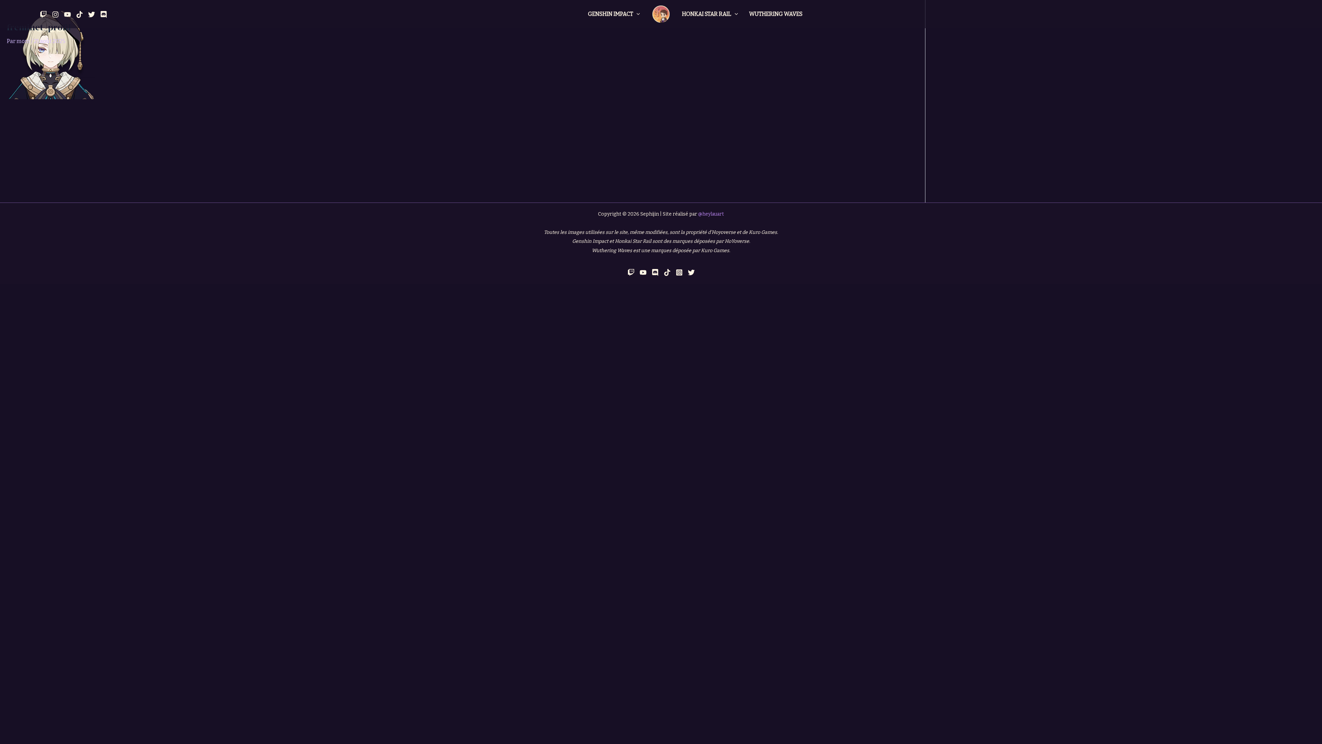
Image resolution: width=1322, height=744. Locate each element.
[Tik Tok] (79, 14)
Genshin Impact (610, 14)
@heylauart (711, 214)
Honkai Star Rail (706, 14)
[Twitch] (43, 14)
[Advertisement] (462, 151)
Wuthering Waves (775, 14)
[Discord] (103, 14)
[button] (636, 14)
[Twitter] (91, 14)
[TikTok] (667, 272)
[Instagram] (55, 14)
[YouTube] (67, 14)
